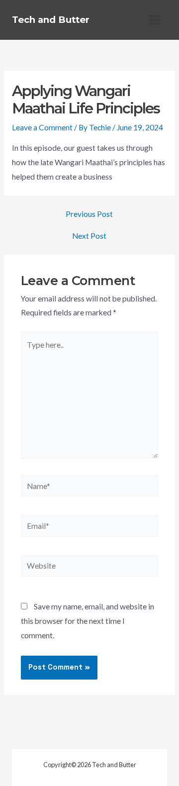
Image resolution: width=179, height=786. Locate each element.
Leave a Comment (42, 127)
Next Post (89, 236)
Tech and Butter (51, 19)
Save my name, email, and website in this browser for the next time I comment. (87, 621)
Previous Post (89, 214)
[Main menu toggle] (155, 19)
